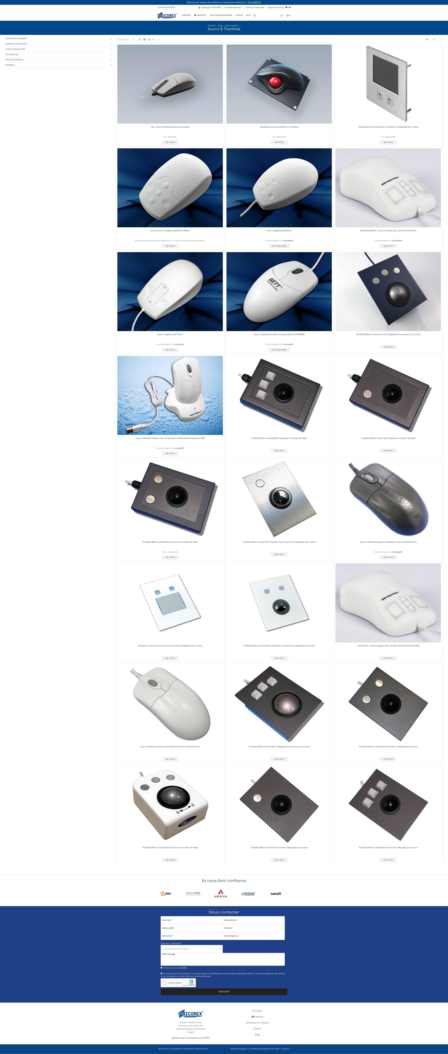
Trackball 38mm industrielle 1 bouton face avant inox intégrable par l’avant (279, 542)
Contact (285, 1049)
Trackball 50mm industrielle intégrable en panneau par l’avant (279, 747)
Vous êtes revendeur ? (233, 7)
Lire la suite (170, 142)
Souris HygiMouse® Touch (170, 334)
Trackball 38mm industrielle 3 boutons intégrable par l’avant (388, 848)
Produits (201, 15)
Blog (248, 15)
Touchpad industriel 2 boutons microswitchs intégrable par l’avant (170, 646)
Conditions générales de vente (264, 1049)
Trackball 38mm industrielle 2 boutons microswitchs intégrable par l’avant (279, 646)
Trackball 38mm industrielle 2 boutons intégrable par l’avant (388, 747)
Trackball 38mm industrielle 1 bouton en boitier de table (388, 438)
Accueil (211, 26)
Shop (220, 26)
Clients (239, 15)
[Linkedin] (289, 7)
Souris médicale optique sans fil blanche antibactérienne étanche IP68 (170, 438)
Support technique (275, 7)
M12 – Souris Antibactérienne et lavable (170, 127)
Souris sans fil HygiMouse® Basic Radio (170, 231)
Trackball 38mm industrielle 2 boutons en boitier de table (170, 542)
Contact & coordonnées (255, 7)
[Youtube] (286, 7)
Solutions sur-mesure (221, 15)
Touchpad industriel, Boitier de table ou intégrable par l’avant (388, 127)
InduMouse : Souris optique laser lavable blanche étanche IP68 (388, 646)
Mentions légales (239, 1049)
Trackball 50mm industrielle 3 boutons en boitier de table (170, 848)
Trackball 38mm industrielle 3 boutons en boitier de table (279, 438)
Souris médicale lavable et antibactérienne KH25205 (279, 334)
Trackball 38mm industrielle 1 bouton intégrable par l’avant (279, 848)
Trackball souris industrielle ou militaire (279, 127)
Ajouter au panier (279, 246)
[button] (161, 893)
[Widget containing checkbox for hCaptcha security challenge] (178, 982)
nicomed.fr (288, 241)
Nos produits (232, 26)
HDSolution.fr (201, 1049)
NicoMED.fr (254, 2)
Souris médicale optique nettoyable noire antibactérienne (388, 542)
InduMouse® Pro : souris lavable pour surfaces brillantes (388, 231)
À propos (186, 15)
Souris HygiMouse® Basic (279, 231)
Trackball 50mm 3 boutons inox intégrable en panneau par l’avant (388, 334)
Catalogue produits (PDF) (211, 7)
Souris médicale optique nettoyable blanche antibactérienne (170, 747)
